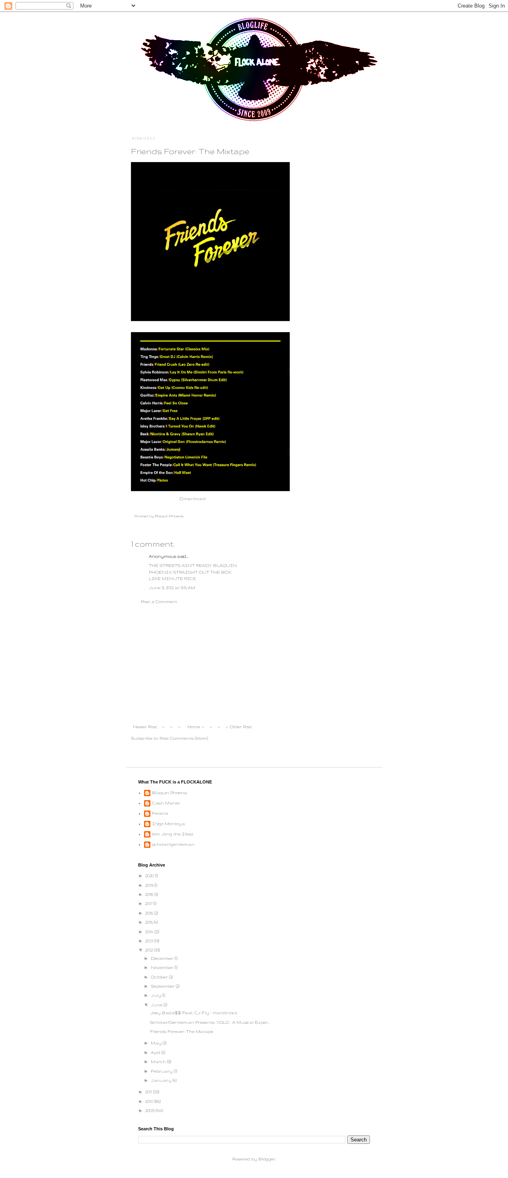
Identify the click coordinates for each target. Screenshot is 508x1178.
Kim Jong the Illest (172, 834)
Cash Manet (166, 803)
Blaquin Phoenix (169, 792)
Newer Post (145, 726)
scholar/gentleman (173, 844)
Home (193, 726)
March (159, 1061)
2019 (149, 885)
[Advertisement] (192, 664)
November (163, 967)
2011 (149, 1091)
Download (192, 498)
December (163, 958)
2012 (149, 950)
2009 (150, 1110)
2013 (149, 940)
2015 (149, 922)
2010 (149, 1101)
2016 (149, 913)
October (160, 977)
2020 (150, 875)
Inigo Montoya (168, 823)
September (163, 986)
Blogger (266, 1159)
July (156, 995)
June (157, 1004)
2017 (149, 903)
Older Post (241, 726)
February (162, 1071)
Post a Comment (159, 601)
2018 (149, 894)
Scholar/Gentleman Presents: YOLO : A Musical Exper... (210, 1022)
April (156, 1052)
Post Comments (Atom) (184, 738)
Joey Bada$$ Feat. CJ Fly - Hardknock (193, 1012)
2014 (149, 931)
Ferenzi (160, 813)
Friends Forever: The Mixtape (181, 1031)
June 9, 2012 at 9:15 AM (172, 587)
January (162, 1080)
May (157, 1043)
